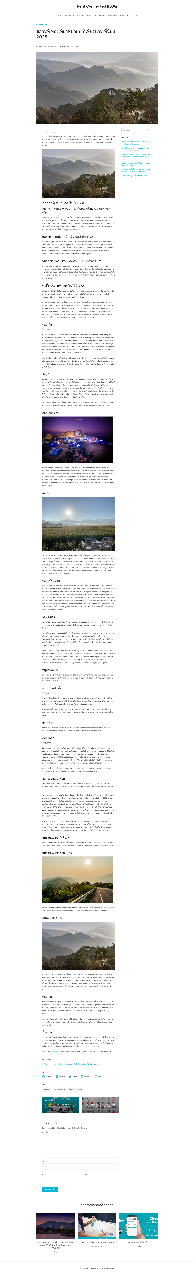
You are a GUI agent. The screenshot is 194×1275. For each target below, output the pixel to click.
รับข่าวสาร (102, 16)
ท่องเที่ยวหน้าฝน (60, 1090)
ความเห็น (45, 1132)
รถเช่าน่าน (58, 1052)
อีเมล (44, 1174)
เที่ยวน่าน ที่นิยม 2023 (76, 1090)
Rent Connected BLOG (97, 6)
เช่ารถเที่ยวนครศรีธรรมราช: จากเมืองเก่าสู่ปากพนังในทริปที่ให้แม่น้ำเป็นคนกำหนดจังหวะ (135, 156)
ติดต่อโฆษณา (112, 16)
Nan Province (42, 24)
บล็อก (78, 16)
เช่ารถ (59, 16)
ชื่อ (43, 1161)
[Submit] (148, 130)
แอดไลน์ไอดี (89, 16)
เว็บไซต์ (84, 1174)
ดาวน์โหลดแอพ (69, 16)
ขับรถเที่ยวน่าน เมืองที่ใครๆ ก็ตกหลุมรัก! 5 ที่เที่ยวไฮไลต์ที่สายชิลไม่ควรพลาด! (71, 1064)
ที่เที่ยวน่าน (47, 1090)
